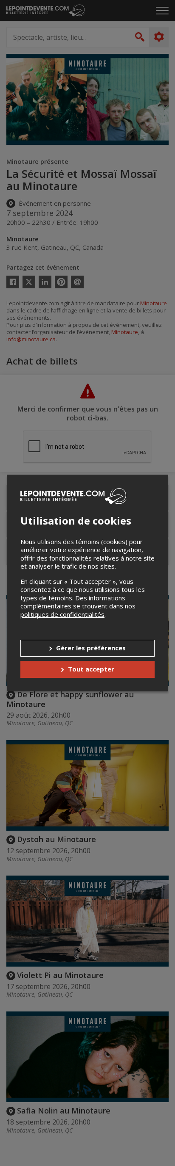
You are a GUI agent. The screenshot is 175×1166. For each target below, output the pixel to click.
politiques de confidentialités (62, 614)
